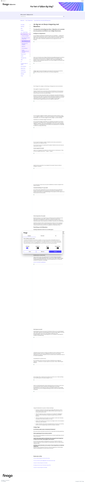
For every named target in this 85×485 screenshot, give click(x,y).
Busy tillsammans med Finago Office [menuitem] (25, 38)
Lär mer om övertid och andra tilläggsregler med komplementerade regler (44, 460)
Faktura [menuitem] (22, 30)
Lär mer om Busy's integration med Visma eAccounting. (41, 458)
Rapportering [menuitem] (23, 68)
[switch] (37, 248)
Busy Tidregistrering (29, 20)
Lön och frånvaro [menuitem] (24, 48)
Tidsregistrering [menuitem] (23, 57)
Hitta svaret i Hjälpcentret (26, 14)
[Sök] (64, 16)
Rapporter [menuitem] (23, 46)
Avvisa (30, 251)
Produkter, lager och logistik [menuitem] (24, 64)
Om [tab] (55, 235)
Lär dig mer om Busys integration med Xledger (40, 467)
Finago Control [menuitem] (23, 54)
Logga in (82, 0)
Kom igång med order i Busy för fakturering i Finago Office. (42, 465)
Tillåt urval (42, 251)
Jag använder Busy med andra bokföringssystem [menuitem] (26, 41)
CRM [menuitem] (21, 59)
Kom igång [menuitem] (22, 24)
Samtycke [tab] (29, 235)
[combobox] (41, 16)
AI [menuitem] (21, 61)
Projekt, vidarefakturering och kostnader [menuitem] (25, 51)
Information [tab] (42, 235)
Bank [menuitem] (21, 28)
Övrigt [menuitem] (22, 75)
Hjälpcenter (22, 20)
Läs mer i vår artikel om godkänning (39, 262)
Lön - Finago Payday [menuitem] (24, 32)
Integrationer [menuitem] (23, 70)
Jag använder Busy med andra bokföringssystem (42, 20)
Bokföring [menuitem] (22, 26)
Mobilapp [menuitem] (22, 73)
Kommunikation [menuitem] (23, 66)
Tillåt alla (55, 251)
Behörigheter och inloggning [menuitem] (25, 44)
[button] (30, 25)
